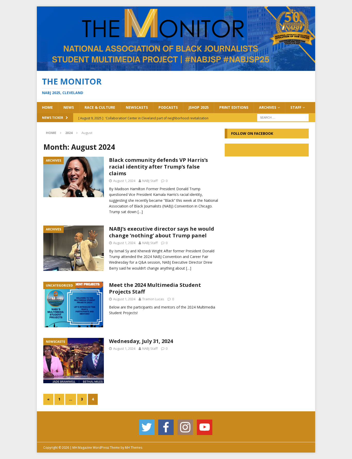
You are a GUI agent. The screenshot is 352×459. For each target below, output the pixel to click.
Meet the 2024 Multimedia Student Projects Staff (155, 288)
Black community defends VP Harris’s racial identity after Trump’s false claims (158, 166)
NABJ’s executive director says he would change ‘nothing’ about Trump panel (161, 232)
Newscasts (137, 107)
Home (47, 107)
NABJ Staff (150, 180)
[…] (140, 211)
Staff (295, 107)
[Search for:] (283, 117)
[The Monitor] (176, 67)
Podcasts (168, 107)
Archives (267, 107)
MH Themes (133, 447)
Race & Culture (100, 107)
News (68, 107)
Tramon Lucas (153, 299)
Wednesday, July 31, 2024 (141, 341)
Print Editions (233, 107)
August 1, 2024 (124, 180)
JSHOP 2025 (198, 107)
